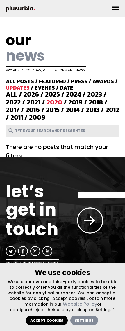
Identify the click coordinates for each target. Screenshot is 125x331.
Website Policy (80, 304)
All (11, 94)
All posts (20, 81)
